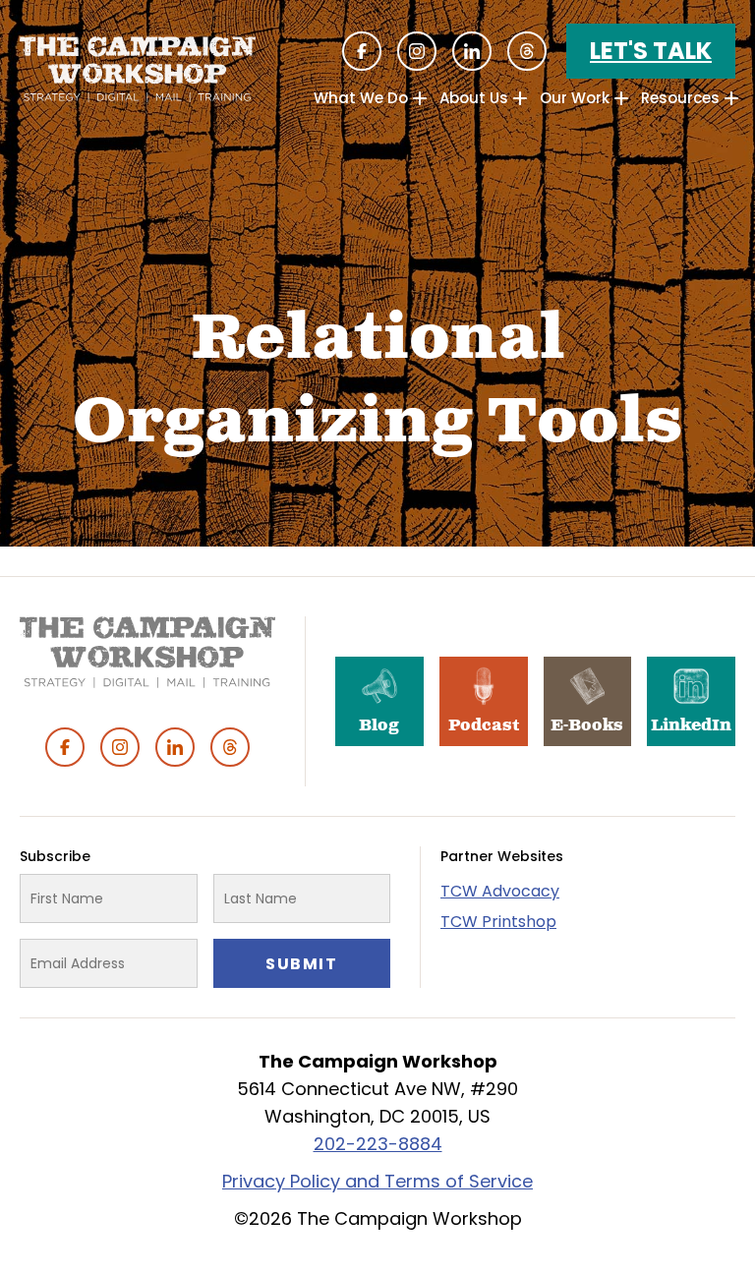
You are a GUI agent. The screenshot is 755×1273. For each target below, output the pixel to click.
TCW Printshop (498, 921)
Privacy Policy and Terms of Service (377, 1181)
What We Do (361, 97)
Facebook (361, 51)
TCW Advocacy (499, 891)
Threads (527, 51)
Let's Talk (651, 50)
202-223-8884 (378, 1143)
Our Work (575, 97)
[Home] (137, 69)
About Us (473, 97)
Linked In (472, 51)
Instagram (417, 51)
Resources (680, 97)
